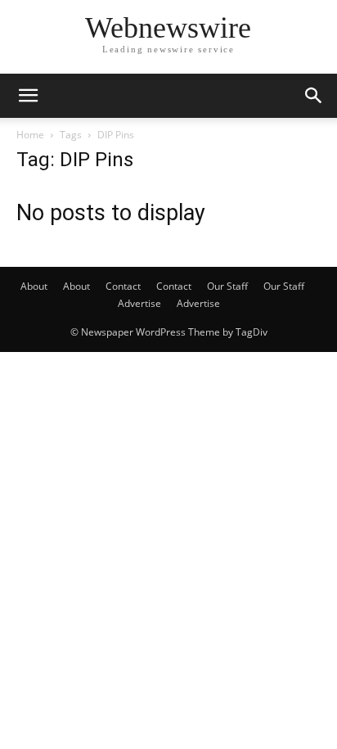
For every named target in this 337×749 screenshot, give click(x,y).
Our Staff (227, 286)
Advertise (139, 303)
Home (30, 135)
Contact (123, 286)
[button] (28, 96)
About (33, 286)
